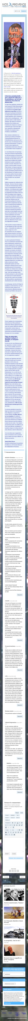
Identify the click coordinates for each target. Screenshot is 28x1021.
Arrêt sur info (7, 86)
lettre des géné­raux (16, 73)
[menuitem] (7, 815)
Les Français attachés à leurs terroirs (13, 921)
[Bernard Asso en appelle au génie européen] (14, 950)
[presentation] (7, 815)
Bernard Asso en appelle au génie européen (13, 958)
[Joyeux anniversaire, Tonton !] (14, 895)
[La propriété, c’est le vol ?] (14, 932)
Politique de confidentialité (17, 1014)
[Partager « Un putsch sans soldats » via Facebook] (10, 871)
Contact (10, 1012)
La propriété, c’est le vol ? (12, 940)
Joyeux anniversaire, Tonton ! (14, 903)
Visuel (17, 812)
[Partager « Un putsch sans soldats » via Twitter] (12, 871)
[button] (8, 823)
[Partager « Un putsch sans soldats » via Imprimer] (18, 871)
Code (21, 812)
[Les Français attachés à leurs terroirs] (14, 913)
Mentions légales (24, 1013)
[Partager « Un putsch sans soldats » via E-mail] (15, 871)
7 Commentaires (19, 68)
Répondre (20, 594)
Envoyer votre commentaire (16, 858)
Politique (12, 68)
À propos (4, 1012)
